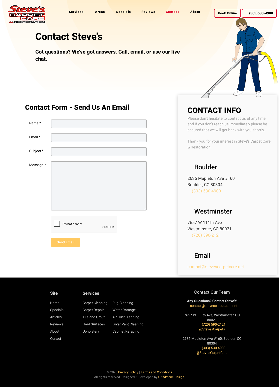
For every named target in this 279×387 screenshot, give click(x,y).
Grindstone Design (171, 377)
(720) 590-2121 (206, 235)
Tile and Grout (94, 317)
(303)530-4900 (261, 13)
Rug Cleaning (122, 303)
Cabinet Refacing (125, 331)
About (54, 331)
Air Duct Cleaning (125, 317)
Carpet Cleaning (95, 303)
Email (34, 137)
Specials (56, 310)
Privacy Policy (128, 372)
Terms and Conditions (156, 372)
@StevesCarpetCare (212, 352)
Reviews (56, 324)
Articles (56, 317)
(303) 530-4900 (206, 191)
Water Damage (124, 310)
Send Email (65, 242)
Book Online (227, 13)
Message (37, 165)
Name (35, 123)
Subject (36, 151)
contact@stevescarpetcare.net (215, 267)
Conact (55, 338)
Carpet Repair (93, 310)
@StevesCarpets (212, 329)
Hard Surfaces (94, 324)
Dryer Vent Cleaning (127, 324)
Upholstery (91, 331)
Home (55, 303)
